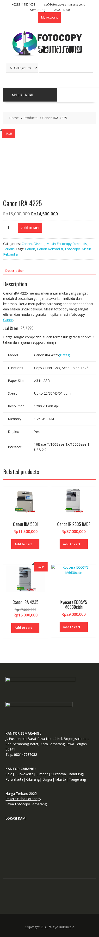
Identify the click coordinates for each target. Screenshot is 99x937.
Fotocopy (72, 249)
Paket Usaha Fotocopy (23, 798)
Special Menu (22, 94)
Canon (27, 243)
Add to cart (30, 227)
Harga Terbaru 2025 (21, 793)
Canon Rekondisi (50, 249)
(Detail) (64, 355)
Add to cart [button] (23, 544)
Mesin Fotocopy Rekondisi (66, 243)
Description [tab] (15, 270)
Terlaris (9, 249)
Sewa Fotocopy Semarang (26, 804)
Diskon (39, 243)
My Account (49, 17)
